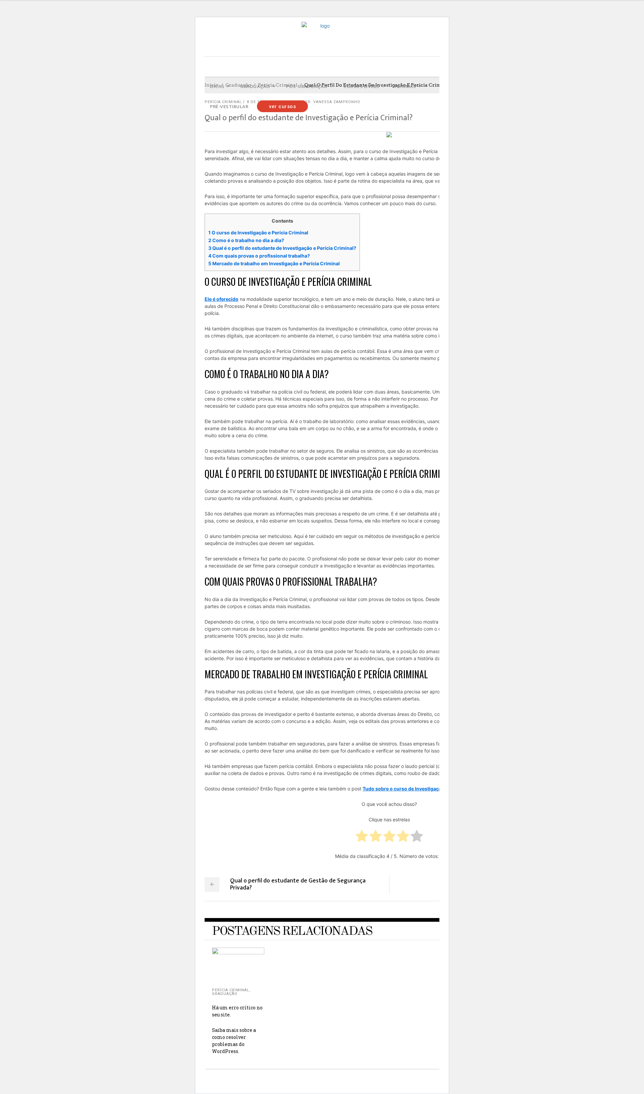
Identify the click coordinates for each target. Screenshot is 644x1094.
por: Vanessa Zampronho (331, 102)
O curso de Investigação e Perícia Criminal (258, 232)
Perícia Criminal (230, 990)
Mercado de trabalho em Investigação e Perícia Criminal (274, 263)
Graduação (224, 994)
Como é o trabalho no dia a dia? (246, 240)
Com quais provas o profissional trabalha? (259, 256)
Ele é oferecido (221, 299)
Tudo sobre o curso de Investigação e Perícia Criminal (424, 788)
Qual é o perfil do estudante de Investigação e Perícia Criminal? (282, 248)
